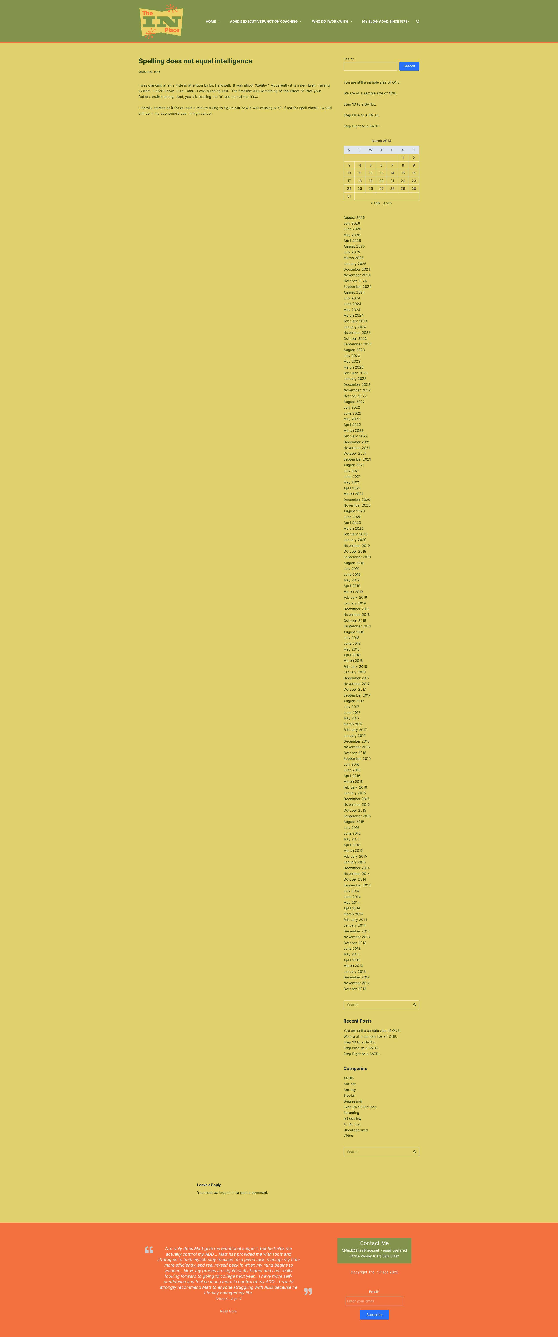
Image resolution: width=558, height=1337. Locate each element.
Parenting (351, 1112)
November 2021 (357, 448)
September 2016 (357, 758)
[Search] (417, 21)
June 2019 (352, 574)
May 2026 (352, 235)
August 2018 (354, 632)
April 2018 (352, 655)
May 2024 (352, 309)
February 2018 (355, 666)
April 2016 (352, 776)
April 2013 (352, 960)
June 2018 (352, 643)
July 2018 (351, 637)
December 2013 (357, 931)
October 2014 (355, 879)
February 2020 (356, 534)
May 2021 (352, 482)
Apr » (387, 203)
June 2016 (352, 770)
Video (348, 1136)
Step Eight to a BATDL (362, 126)
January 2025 (355, 263)
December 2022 (357, 384)
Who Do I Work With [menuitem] (330, 21)
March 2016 (353, 781)
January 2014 (355, 925)
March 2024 (354, 315)
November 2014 (357, 873)
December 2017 (356, 678)
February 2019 (355, 597)
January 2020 (355, 540)
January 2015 (355, 862)
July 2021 (351, 471)
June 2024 (352, 304)
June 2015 (352, 833)
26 (371, 188)
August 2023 (354, 350)
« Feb (375, 203)
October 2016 (355, 753)
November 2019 (357, 545)
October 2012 (355, 989)
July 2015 (351, 827)
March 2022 (354, 430)
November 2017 (357, 683)
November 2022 (357, 390)
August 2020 (354, 511)
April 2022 (352, 424)
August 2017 (354, 701)
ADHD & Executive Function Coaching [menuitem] (264, 21)
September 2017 (357, 695)
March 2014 (353, 914)
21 (392, 181)
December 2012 (357, 977)
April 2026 (352, 240)
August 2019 (354, 563)
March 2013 (353, 965)
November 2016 (357, 747)
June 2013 (352, 948)
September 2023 (357, 344)
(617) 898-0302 (386, 1256)
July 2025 (352, 252)
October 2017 (355, 689)
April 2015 (352, 845)
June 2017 (352, 712)
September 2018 (357, 626)
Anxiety (350, 1084)
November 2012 (357, 983)
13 (381, 173)
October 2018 (355, 620)
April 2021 (352, 488)
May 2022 (352, 419)
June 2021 (352, 476)
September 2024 (357, 286)
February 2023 (356, 373)
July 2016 (351, 764)
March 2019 (353, 591)
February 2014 (355, 919)
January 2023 (355, 378)
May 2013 (352, 954)
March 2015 (353, 850)
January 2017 (355, 735)
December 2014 (357, 868)
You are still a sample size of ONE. (372, 82)
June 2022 (352, 413)
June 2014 (352, 897)
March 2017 (353, 724)
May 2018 (352, 649)
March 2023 (354, 367)
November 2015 (357, 804)
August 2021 (354, 465)
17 (349, 181)
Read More (228, 1311)
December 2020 (357, 499)
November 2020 (357, 505)
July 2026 (352, 223)
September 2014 (357, 885)
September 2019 (357, 557)
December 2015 (357, 799)
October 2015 (355, 810)
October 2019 (355, 551)
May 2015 (352, 839)
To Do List (352, 1124)
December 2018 (357, 609)
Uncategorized (356, 1130)
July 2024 (352, 298)
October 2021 (355, 453)
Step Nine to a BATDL (361, 115)
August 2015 (354, 822)
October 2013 (355, 943)
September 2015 (357, 816)
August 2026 (354, 217)
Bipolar (349, 1095)
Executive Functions (360, 1107)
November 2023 (357, 332)
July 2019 (351, 568)
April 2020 (352, 522)
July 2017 (351, 707)
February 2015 (355, 856)
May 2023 (352, 361)
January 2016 (355, 793)
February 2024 (356, 321)
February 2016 (355, 787)
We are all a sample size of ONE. (370, 93)
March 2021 (353, 494)
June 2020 (352, 517)
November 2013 (357, 937)
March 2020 (354, 528)
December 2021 (357, 442)
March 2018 (353, 660)
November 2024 (357, 275)
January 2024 (355, 327)
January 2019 (355, 603)
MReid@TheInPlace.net (360, 1250)
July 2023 (352, 355)
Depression (353, 1101)
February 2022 (356, 436)
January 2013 (355, 971)
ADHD (349, 1078)
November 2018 (357, 614)
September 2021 (357, 459)
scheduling (352, 1118)
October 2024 (355, 281)
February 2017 (355, 729)
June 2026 (352, 229)
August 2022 (354, 402)
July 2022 (352, 407)
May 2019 (352, 580)
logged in (227, 1192)
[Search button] (415, 1004)
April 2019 (352, 586)
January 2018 (355, 672)
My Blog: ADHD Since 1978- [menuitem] (385, 21)
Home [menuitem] (211, 21)
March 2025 (354, 258)
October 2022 (355, 396)
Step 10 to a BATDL (360, 104)
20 (381, 181)
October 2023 (355, 338)
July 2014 (351, 891)
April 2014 (352, 908)
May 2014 (352, 902)
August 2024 (354, 292)
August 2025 (354, 246)
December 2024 (357, 269)
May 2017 (351, 718)
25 (360, 188)
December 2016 (357, 741)
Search (349, 59)
